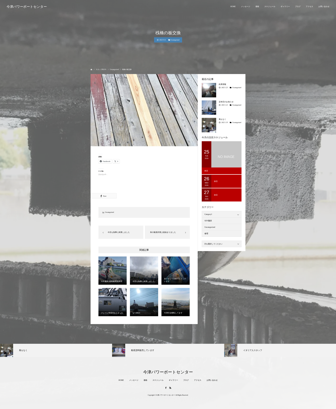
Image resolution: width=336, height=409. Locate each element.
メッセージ (245, 6)
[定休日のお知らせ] (209, 107)
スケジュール (269, 6)
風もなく (222, 119)
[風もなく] (209, 125)
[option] (56, 350)
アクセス (309, 6)
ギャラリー (285, 6)
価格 (257, 6)
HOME (233, 6)
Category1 (208, 214)
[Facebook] (165, 387)
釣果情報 (222, 84)
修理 (206, 234)
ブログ (298, 6)
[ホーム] (91, 69)
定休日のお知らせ (226, 102)
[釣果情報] (209, 90)
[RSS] (170, 387)
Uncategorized (174, 40)
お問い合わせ (323, 6)
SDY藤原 (208, 221)
